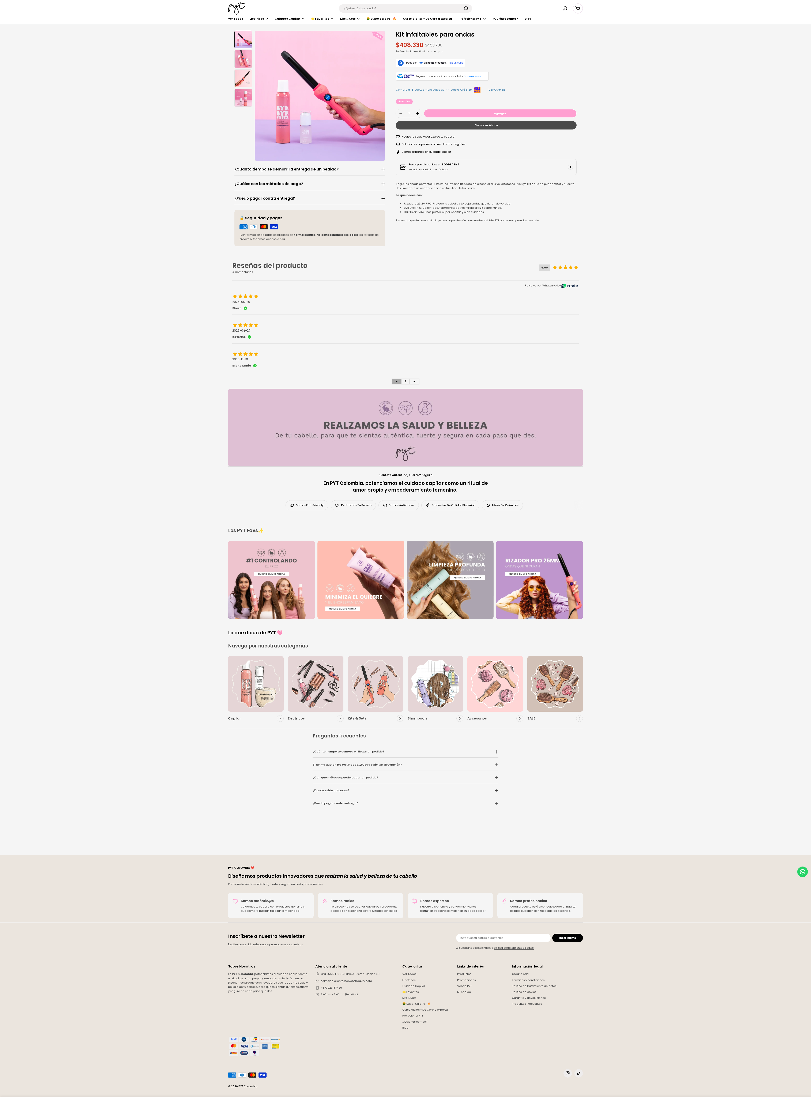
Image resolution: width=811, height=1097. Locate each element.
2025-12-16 (240, 359)
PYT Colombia (247, 1086)
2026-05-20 (241, 302)
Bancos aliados (472, 76)
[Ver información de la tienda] (570, 167)
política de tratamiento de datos (514, 948)
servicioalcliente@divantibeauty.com (346, 981)
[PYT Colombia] (271, 580)
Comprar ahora (486, 125)
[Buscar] (466, 8)
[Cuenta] (565, 8)
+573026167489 (331, 988)
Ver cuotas (497, 90)
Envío (399, 51)
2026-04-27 (241, 330)
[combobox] (405, 8)
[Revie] (570, 285)
